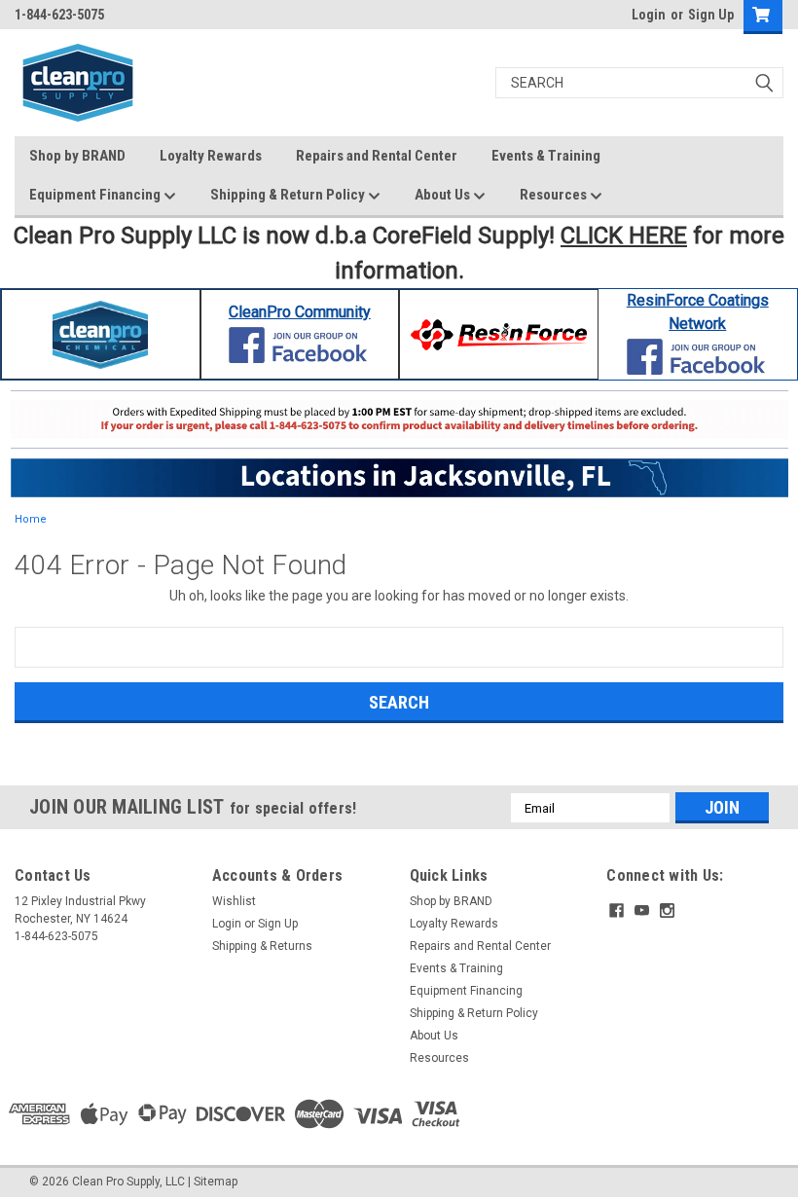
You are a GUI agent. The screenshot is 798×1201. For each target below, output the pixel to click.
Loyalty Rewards (211, 155)
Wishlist (234, 901)
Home (31, 519)
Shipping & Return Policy (289, 194)
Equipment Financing (96, 194)
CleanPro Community (300, 312)
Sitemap (215, 1181)
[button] (101, 335)
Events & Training (545, 155)
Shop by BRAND (77, 155)
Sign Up (711, 14)
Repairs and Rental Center (376, 155)
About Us (444, 194)
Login (649, 14)
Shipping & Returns (262, 946)
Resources (555, 194)
